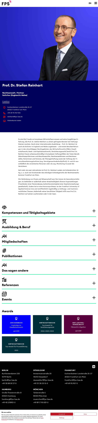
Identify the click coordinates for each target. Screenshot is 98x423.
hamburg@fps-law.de (11, 399)
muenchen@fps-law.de (43, 399)
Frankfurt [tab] (5, 101)
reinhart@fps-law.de (14, 117)
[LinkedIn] (93, 366)
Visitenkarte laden (14, 120)
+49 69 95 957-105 (13, 113)
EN (90, 3)
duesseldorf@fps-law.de (43, 380)
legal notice (20, 419)
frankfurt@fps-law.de (74, 380)
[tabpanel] (22, 114)
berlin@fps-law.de (9, 380)
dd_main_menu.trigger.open (95, 3)
